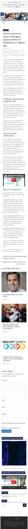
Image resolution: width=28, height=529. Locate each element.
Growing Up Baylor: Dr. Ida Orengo (15, 4)
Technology (5, 57)
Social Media (21, 55)
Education (16, 50)
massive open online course (13, 52)
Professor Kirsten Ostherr (19, 54)
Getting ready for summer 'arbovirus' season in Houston (13, 263)
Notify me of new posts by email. (11, 428)
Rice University (11, 55)
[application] (14, 482)
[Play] (3, 487)
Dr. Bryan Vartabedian (8, 50)
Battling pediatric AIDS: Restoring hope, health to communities (11, 326)
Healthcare (5, 52)
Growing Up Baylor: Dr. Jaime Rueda (12, 295)
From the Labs (5, 468)
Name (4, 400)
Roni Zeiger (16, 55)
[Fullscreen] (24, 487)
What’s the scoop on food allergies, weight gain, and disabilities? (14, 257)
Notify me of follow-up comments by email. (13, 423)
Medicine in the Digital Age (8, 54)
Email (3, 407)
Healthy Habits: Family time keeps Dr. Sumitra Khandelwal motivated (13, 359)
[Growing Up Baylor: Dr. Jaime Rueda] (14, 273)
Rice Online (5, 55)
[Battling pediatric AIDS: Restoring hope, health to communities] (14, 305)
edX (19, 50)
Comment (5, 380)
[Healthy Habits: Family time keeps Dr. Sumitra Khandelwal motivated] (14, 337)
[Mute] (22, 487)
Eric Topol (22, 50)
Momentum (6, 30)
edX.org (19, 244)
